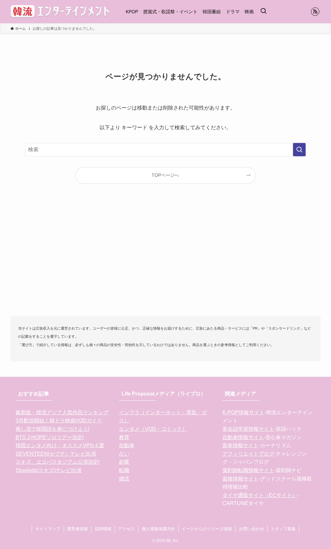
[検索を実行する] (299, 149)
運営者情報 (77, 528)
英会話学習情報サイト (248, 429)
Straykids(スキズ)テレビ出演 (48, 470)
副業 (124, 462)
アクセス (126, 528)
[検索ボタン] (263, 11)
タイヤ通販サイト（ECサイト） (259, 495)
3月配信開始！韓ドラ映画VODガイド (59, 420)
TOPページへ (165, 175)
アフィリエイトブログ (248, 454)
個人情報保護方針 (158, 528)
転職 (124, 470)
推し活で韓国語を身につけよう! (52, 429)
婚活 (124, 478)
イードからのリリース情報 (207, 528)
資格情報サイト (240, 478)
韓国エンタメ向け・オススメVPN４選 (60, 445)
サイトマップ (47, 528)
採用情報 (103, 528)
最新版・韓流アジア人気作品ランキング (62, 412)
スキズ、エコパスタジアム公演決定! (58, 462)
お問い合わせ (251, 528)
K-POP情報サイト (243, 412)
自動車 (126, 445)
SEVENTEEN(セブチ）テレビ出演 (56, 454)
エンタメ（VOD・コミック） (153, 429)
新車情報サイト (240, 445)
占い (124, 454)
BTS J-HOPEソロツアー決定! (50, 437)
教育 (124, 437)
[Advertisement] (165, 260)
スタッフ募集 (283, 528)
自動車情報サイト (243, 437)
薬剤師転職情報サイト (248, 470)
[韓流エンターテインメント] (60, 11)
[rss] (315, 11)
